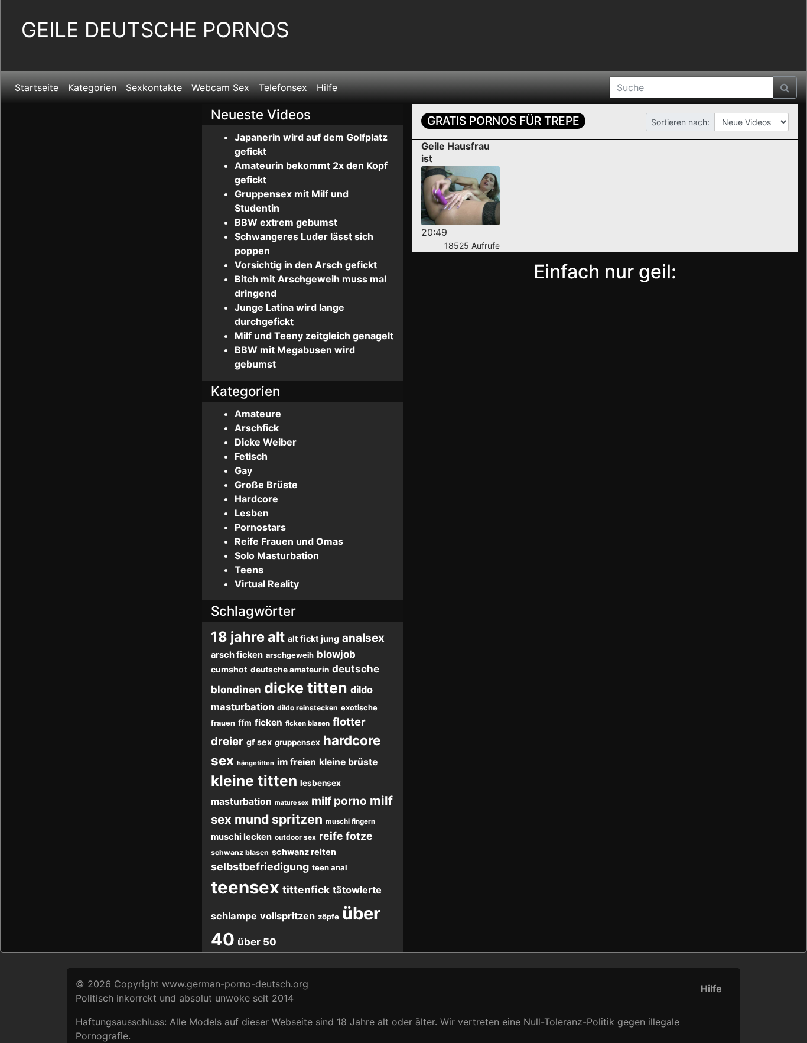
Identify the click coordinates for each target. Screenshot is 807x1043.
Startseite (36, 87)
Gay (243, 470)
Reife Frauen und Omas (289, 541)
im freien (296, 762)
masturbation (241, 801)
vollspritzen (287, 916)
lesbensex (320, 783)
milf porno (339, 801)
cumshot (229, 669)
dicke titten (305, 688)
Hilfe (327, 87)
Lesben (252, 513)
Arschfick (257, 428)
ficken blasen (307, 723)
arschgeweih (290, 655)
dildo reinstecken (307, 707)
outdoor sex (295, 837)
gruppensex (297, 742)
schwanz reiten (304, 852)
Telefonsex (283, 87)
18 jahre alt (248, 636)
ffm (245, 722)
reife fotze (346, 836)
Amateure (258, 414)
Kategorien (92, 87)
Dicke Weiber (266, 442)
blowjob (336, 654)
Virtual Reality (267, 584)
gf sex (259, 742)
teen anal (329, 867)
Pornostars (260, 527)
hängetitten (255, 763)
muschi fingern (350, 821)
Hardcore (256, 499)
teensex (245, 887)
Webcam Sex (220, 87)
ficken (268, 722)
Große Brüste (266, 484)
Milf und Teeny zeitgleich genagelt (314, 336)
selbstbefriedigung (260, 866)
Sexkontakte (154, 87)
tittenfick (306, 889)
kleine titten (254, 780)
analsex (363, 638)
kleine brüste (348, 762)
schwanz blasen (240, 852)
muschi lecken (241, 836)
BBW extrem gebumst (286, 222)
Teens (249, 570)
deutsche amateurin (289, 669)
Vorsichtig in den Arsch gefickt (306, 265)
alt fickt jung (313, 638)
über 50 (256, 942)
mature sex (291, 803)
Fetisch (251, 456)
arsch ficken (237, 654)
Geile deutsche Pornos (155, 30)
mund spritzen (279, 819)
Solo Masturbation (277, 555)
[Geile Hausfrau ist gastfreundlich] (460, 195)
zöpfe (328, 916)
